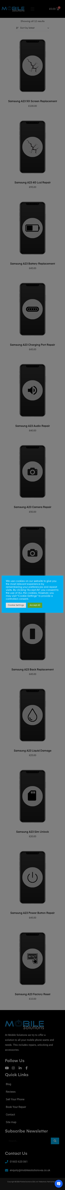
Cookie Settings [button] (16, 605)
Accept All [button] (35, 605)
